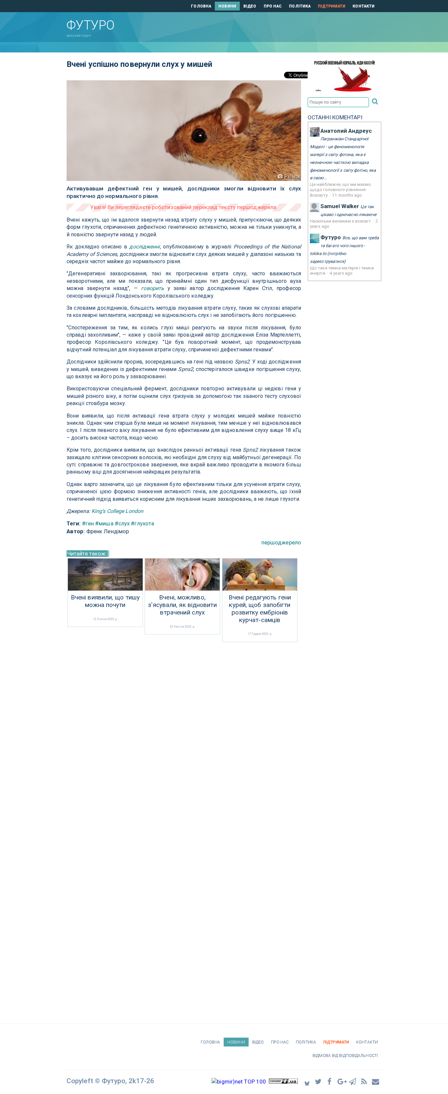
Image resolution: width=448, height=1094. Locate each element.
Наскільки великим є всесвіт (341, 221)
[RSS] (364, 1081)
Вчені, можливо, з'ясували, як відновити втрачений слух (182, 605)
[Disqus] (184, 731)
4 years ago (341, 273)
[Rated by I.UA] (283, 1081)
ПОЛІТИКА (300, 6)
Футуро (330, 237)
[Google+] (341, 1081)
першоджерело (281, 542)
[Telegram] (352, 1081)
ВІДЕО (249, 6)
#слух (122, 523)
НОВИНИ (227, 6)
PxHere (292, 176)
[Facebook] (330, 1081)
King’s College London (117, 511)
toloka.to (318, 253)
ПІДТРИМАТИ (331, 6)
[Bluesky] (307, 1081)
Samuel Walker (339, 206)
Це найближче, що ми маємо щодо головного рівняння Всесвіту (340, 190)
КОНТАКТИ (364, 6)
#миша (104, 523)
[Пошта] (375, 1081)
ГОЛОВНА (201, 6)
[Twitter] (318, 1081)
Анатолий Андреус (346, 130)
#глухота (142, 523)
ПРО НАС (273, 6)
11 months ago (347, 195)
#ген (88, 523)
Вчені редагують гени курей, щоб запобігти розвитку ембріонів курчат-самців (260, 608)
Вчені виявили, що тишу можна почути (105, 601)
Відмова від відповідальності (345, 1055)
